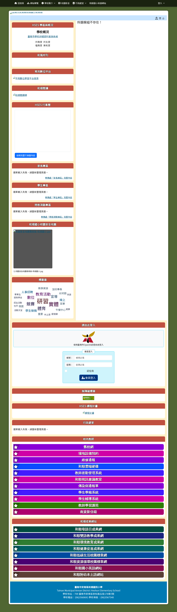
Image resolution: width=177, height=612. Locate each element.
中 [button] (160, 18)
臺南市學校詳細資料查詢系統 (43, 36)
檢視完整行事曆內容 (25, 155)
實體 (54, 304)
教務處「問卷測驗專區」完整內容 (56, 216)
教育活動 (43, 294)
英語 (69, 294)
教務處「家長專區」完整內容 (58, 177)
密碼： (69, 364)
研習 (43, 301)
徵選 (21, 306)
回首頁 (21, 3)
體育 (41, 308)
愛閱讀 (54, 313)
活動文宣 (18, 310)
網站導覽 (34, 3)
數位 (31, 297)
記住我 (90, 370)
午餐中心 (61, 309)
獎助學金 (18, 297)
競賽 (30, 304)
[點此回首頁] (88, 13)
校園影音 (65, 3)
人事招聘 (27, 292)
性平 (16, 305)
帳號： (69, 357)
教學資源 (43, 288)
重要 (40, 314)
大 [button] (156, 18)
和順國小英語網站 (97, 3)
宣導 (54, 296)
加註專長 (57, 289)
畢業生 (18, 294)
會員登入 (90, 378)
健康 (68, 309)
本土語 (47, 314)
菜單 (62, 303)
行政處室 (80, 3)
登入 (160, 3)
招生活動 (18, 302)
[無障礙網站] (88, 397)
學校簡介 (48, 3)
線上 (62, 300)
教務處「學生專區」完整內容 (58, 197)
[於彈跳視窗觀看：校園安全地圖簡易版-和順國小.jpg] (32, 249)
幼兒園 (62, 293)
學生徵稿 (31, 310)
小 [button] (163, 18)
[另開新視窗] (26, 78)
